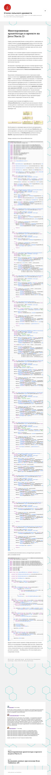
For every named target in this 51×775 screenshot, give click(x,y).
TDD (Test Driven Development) (33, 659)
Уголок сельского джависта (18, 13)
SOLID (19, 660)
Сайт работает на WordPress (14, 772)
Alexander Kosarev (20, 659)
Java (17, 660)
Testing (25, 660)
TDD (22, 660)
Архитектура (11, 660)
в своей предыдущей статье (25, 43)
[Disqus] (25, 682)
